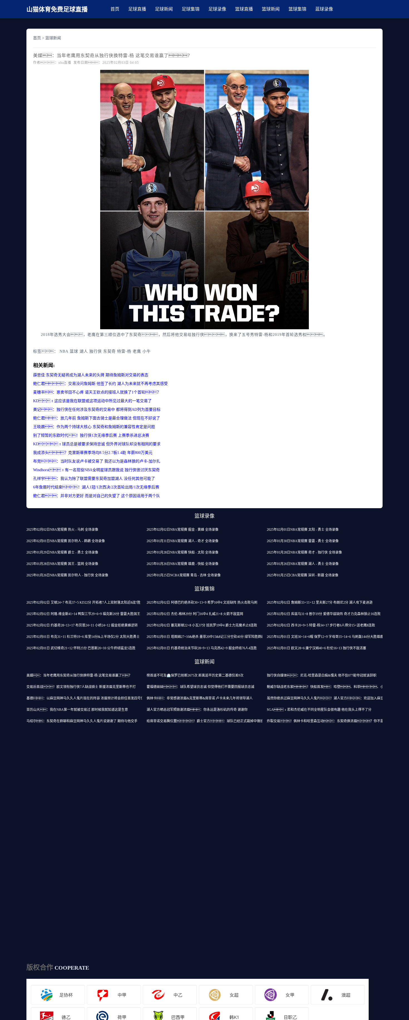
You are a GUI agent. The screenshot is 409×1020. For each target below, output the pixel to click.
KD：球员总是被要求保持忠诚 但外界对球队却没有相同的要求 (97, 444)
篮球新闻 (271, 9)
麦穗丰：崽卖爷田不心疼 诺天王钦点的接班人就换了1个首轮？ (97, 392)
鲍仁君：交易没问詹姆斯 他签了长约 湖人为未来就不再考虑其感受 (100, 384)
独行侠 (95, 351)
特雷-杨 (124, 351)
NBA (64, 351)
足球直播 (137, 9)
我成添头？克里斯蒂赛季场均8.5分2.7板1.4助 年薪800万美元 (92, 453)
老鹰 (137, 351)
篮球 (74, 351)
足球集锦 (190, 9)
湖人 (84, 351)
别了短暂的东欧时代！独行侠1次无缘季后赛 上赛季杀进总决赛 (91, 435)
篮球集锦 (297, 9)
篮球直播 (244, 9)
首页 (114, 9)
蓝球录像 (324, 9)
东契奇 (109, 351)
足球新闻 (164, 9)
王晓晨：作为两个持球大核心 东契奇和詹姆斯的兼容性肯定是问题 (94, 427)
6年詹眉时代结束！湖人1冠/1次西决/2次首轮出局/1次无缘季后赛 (96, 487)
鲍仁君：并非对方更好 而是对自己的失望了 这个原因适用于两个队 (96, 496)
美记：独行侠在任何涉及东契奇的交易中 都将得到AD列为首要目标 (97, 409)
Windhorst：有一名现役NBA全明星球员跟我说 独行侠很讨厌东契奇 (96, 470)
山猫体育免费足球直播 (57, 9)
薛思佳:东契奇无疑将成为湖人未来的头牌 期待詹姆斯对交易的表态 (90, 375)
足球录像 (217, 9)
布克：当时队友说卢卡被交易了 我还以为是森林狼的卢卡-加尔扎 (96, 461)
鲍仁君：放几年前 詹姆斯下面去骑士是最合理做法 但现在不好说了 (96, 418)
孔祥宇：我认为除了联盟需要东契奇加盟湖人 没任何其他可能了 (94, 478)
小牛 (146, 351)
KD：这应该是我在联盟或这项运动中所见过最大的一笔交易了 (92, 401)
